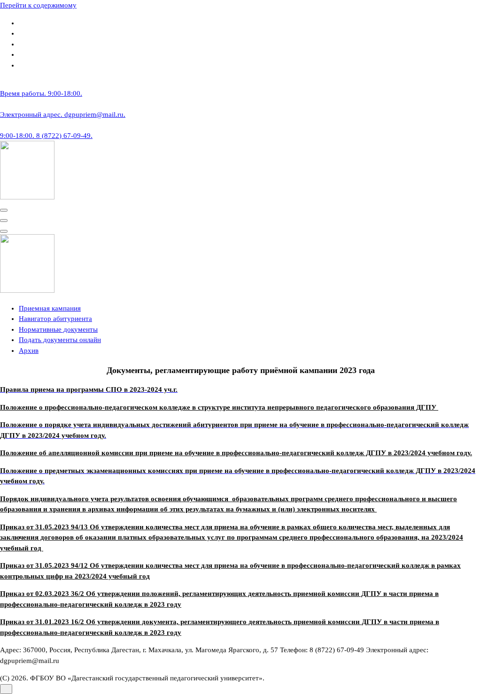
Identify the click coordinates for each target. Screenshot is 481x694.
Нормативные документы (58, 329)
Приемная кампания (50, 308)
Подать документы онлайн (60, 339)
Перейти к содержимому (38, 5)
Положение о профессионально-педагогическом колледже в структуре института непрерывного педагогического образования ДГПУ (219, 407)
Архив (29, 350)
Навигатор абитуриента (55, 318)
